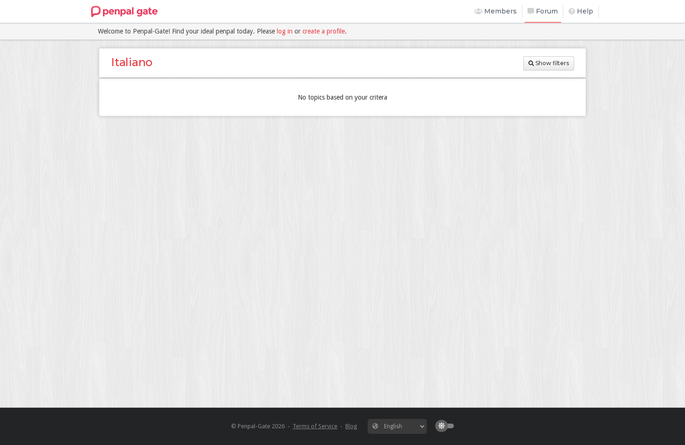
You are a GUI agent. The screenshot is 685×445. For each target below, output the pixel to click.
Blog (351, 426)
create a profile (323, 31)
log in (285, 31)
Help (584, 11)
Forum (546, 11)
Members (499, 11)
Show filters (551, 63)
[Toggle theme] (447, 426)
